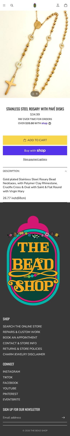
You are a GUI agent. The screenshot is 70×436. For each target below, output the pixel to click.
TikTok (8, 377)
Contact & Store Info (20, 343)
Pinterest (10, 394)
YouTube (9, 388)
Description (11, 171)
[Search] (12, 5)
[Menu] (4, 5)
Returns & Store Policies (22, 349)
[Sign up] (63, 417)
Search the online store (22, 326)
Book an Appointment (20, 338)
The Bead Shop (39, 430)
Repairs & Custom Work (21, 332)
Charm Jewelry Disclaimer (24, 354)
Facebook (10, 383)
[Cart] (66, 5)
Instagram (11, 372)
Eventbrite (11, 400)
